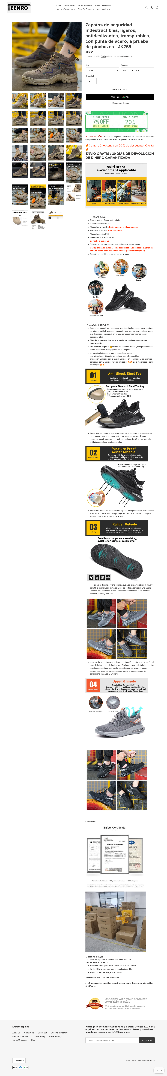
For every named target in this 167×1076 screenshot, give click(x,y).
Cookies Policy (39, 1036)
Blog (33, 1040)
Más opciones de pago (120, 103)
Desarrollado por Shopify (146, 1060)
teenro (134, 1060)
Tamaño (124, 65)
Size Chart (42, 1033)
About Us (16, 1033)
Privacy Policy (55, 1036)
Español (18, 1060)
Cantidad (90, 76)
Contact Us (29, 1033)
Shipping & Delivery (59, 1033)
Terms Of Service (19, 1040)
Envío (103, 56)
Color (88, 65)
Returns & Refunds (20, 1036)
